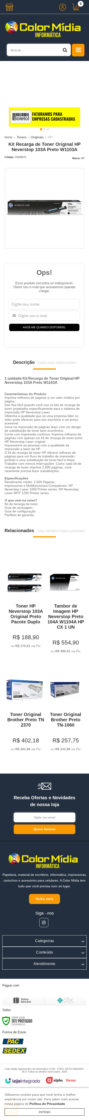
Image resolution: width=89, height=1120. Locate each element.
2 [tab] (44, 129)
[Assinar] (44, 829)
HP (50, 137)
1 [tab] (41, 129)
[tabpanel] (44, 117)
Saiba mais (45, 899)
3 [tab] (48, 129)
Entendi (44, 1112)
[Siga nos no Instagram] (43, 922)
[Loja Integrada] (22, 1081)
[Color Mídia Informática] (44, 29)
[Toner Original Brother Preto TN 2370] (24, 708)
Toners (21, 137)
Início (8, 137)
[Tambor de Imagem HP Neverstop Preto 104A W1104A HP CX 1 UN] (64, 605)
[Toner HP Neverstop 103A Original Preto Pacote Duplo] (24, 602)
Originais (37, 137)
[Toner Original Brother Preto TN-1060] (64, 708)
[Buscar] (65, 50)
